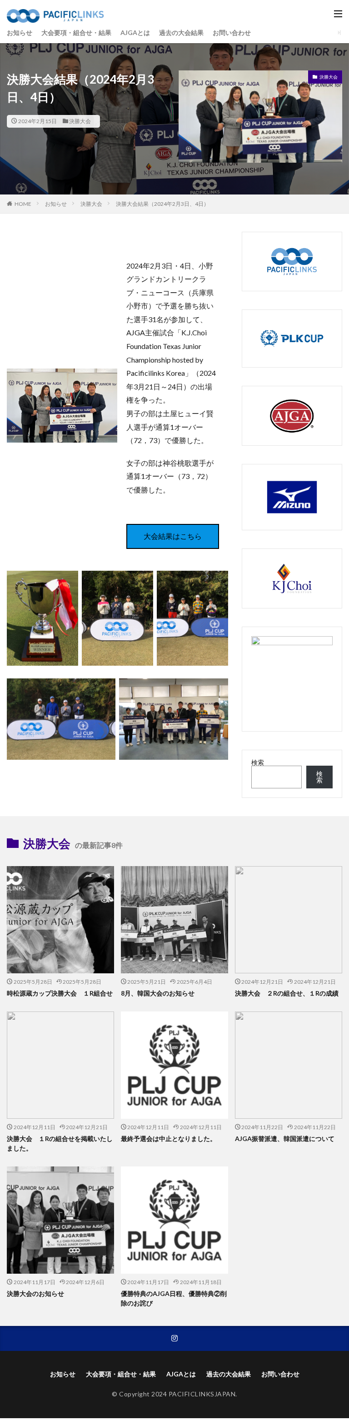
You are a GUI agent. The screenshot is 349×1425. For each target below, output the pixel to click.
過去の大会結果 (181, 32)
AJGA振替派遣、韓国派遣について (284, 1138)
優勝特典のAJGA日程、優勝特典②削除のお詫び (174, 1298)
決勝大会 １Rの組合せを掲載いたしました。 (60, 1143)
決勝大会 (80, 121)
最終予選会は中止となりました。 (168, 1138)
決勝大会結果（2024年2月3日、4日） (162, 203)
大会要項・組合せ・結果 (76, 32)
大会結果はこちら (173, 536)
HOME (23, 203)
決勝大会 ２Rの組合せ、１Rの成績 (287, 993)
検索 (257, 762)
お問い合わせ (232, 32)
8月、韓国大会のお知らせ (157, 993)
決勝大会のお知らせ (35, 1293)
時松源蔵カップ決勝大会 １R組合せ (60, 993)
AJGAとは (135, 32)
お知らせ (19, 32)
